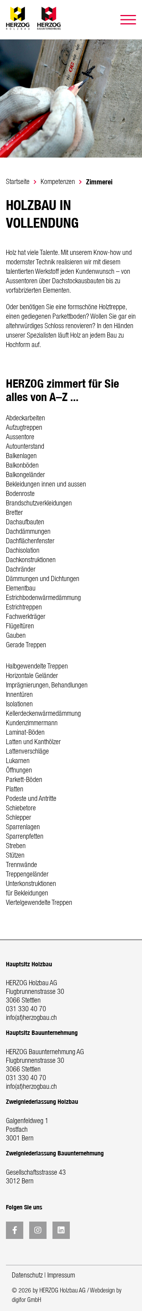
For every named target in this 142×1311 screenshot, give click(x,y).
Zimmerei (99, 182)
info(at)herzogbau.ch (31, 1018)
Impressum (61, 1275)
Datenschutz (27, 1275)
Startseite (18, 182)
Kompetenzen (58, 182)
